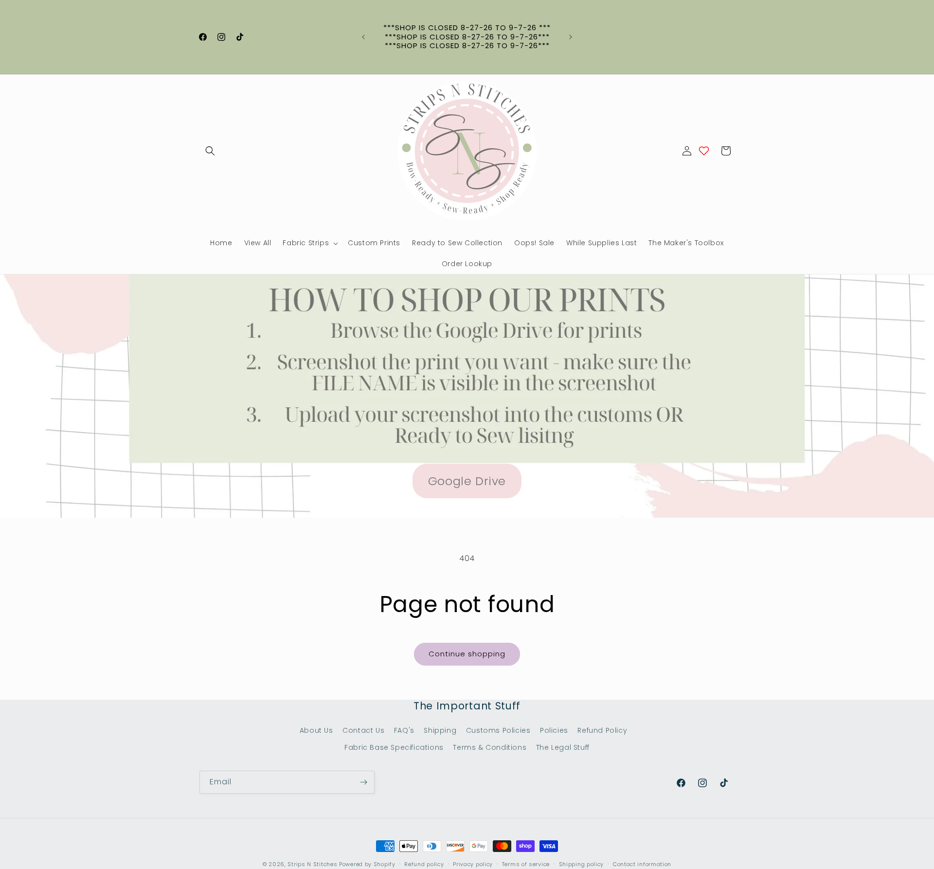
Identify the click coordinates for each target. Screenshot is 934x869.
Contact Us (363, 730)
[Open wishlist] (704, 150)
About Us (316, 730)
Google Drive (467, 481)
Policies (554, 730)
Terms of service (526, 864)
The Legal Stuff (563, 747)
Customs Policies (498, 730)
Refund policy (424, 864)
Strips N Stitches (312, 864)
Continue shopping (467, 654)
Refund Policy (602, 730)
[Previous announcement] (363, 37)
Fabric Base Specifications (394, 747)
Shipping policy (581, 864)
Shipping (440, 730)
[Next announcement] (570, 37)
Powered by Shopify (367, 864)
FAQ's (404, 730)
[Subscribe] (363, 782)
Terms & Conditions (489, 747)
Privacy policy (473, 864)
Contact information (642, 864)
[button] (210, 151)
